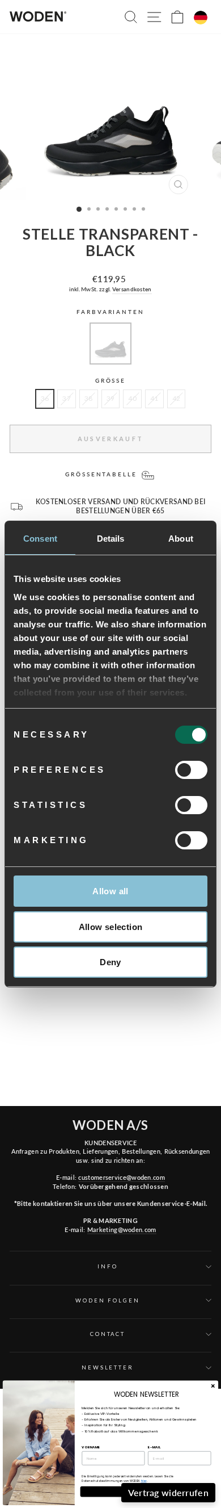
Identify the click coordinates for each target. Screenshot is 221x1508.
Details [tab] (111, 538)
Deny (110, 962)
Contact (107, 1334)
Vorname (91, 1446)
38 (88, 398)
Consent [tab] (40, 538)
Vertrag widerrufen (168, 1492)
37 (66, 398)
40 (132, 398)
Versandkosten (132, 289)
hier (144, 1481)
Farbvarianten (110, 312)
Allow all (110, 891)
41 (154, 398)
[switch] (191, 770)
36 (45, 398)
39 (111, 398)
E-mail (154, 1446)
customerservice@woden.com (121, 1177)
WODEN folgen (107, 1300)
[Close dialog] (213, 1386)
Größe (110, 381)
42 (176, 398)
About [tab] (180, 538)
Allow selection (111, 927)
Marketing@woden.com (121, 1229)
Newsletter (108, 1367)
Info (107, 1266)
